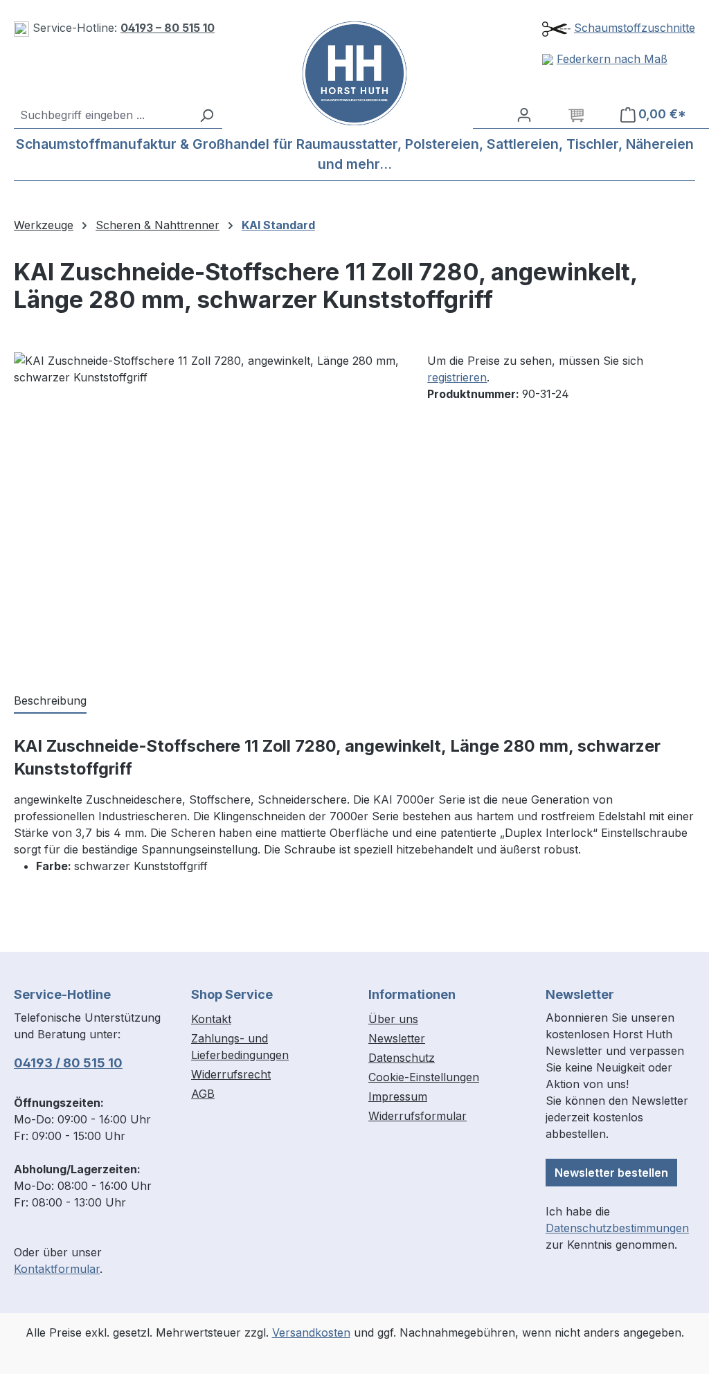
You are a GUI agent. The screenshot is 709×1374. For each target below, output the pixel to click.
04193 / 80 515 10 (68, 1063)
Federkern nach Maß (612, 59)
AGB (203, 1094)
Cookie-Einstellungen (423, 1077)
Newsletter (396, 1038)
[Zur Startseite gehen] (354, 73)
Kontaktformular (57, 1269)
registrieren (457, 377)
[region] (206, 501)
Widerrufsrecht (231, 1074)
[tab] (50, 701)
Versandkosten (311, 1332)
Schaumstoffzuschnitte (634, 28)
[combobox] (102, 115)
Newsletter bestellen (611, 1172)
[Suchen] (206, 115)
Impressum (397, 1096)
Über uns (393, 1019)
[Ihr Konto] (524, 114)
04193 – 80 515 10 (167, 28)
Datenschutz (401, 1058)
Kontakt (211, 1019)
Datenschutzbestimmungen (617, 1228)
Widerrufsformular (417, 1116)
